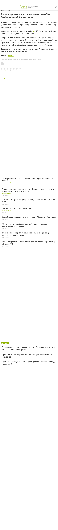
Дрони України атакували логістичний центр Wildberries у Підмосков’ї (29, 217)
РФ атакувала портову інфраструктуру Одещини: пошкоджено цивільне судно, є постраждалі (25, 225)
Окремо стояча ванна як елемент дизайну (18, 209)
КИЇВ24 (11, 55)
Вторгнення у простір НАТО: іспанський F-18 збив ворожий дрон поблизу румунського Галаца (26, 234)
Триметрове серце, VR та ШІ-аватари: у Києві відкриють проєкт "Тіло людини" (28, 180)
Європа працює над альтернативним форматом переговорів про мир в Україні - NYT (28, 243)
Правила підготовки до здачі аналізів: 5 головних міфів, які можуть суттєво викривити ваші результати (28, 190)
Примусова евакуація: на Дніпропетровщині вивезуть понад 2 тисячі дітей (28, 201)
